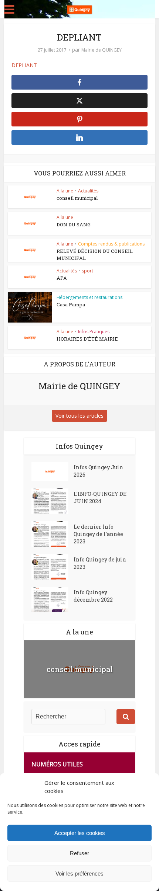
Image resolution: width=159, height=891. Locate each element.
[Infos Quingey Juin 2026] (52, 471)
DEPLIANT (24, 65)
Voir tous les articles (79, 415)
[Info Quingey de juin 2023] (52, 567)
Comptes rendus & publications (111, 244)
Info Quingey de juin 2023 (100, 563)
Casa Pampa (71, 304)
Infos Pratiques (93, 331)
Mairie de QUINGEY (101, 50)
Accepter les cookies (79, 833)
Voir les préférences (79, 873)
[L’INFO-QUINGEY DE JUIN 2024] (52, 501)
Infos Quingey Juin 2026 (98, 471)
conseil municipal (77, 198)
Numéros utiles (57, 764)
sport (87, 271)
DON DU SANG (74, 224)
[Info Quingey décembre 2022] (52, 599)
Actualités (88, 191)
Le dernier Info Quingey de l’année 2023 (98, 534)
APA (62, 278)
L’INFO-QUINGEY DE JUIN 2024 (100, 497)
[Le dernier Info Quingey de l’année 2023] (52, 534)
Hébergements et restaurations (89, 297)
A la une (65, 191)
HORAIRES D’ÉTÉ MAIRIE (87, 338)
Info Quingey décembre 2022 (93, 596)
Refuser (79, 853)
